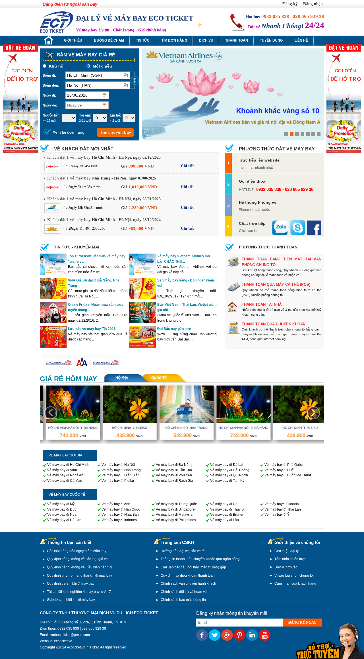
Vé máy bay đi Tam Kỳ (227, 481)
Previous (151, 95)
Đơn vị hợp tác (285, 567)
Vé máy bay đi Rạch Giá (174, 481)
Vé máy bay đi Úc (223, 504)
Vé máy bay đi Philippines (176, 520)
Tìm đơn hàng (174, 40)
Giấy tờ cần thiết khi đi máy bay (71, 600)
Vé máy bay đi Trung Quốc (176, 504)
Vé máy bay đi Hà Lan (64, 520)
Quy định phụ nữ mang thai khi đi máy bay (79, 576)
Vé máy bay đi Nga (61, 515)
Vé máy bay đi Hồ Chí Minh (68, 465)
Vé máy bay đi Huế (279, 470)
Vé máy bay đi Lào (224, 520)
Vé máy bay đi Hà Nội (118, 465)
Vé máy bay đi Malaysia (174, 515)
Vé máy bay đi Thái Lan (282, 509)
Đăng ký (290, 3)
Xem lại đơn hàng (68, 132)
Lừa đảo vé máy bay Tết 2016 (92, 329)
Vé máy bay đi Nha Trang (121, 470)
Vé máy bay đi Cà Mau (64, 481)
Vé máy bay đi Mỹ (61, 504)
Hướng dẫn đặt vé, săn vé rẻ (183, 551)
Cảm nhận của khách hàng (295, 583)
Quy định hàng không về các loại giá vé (77, 559)
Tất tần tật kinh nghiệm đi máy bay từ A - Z (79, 592)
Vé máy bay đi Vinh (62, 470)
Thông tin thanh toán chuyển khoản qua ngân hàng (200, 559)
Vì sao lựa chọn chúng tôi (294, 576)
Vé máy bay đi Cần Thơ (174, 470)
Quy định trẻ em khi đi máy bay (70, 583)
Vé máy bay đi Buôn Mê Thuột (287, 475)
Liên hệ (301, 40)
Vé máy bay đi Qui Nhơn (229, 475)
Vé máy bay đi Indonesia (121, 520)
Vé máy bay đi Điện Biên (121, 475)
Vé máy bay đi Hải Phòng (229, 470)
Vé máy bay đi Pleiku (118, 481)
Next (315, 95)
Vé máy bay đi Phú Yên (174, 475)
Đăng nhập (313, 3)
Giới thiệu (73, 40)
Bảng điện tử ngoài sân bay (70, 4)
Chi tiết (187, 166)
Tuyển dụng (271, 40)
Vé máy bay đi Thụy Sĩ (227, 509)
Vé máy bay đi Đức (61, 509)
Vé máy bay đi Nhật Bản (120, 515)
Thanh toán (236, 40)
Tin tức (143, 40)
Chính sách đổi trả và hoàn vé (184, 592)
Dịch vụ (206, 40)
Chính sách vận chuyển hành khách (188, 583)
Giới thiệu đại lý (286, 551)
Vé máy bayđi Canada (281, 504)
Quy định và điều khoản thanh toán (188, 576)
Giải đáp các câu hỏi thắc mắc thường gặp (193, 567)
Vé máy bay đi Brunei (226, 515)
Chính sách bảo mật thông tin (183, 600)
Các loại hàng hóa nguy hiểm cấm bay (76, 551)
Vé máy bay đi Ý (276, 515)
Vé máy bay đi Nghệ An (65, 475)
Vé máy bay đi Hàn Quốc (121, 509)
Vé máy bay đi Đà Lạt (226, 465)
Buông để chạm (109, 40)
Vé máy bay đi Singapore (175, 509)
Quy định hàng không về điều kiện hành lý (79, 567)
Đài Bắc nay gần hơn (174, 329)
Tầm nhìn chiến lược (290, 559)
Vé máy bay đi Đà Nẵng (174, 465)
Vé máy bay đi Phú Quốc (283, 465)
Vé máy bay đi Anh (116, 504)
